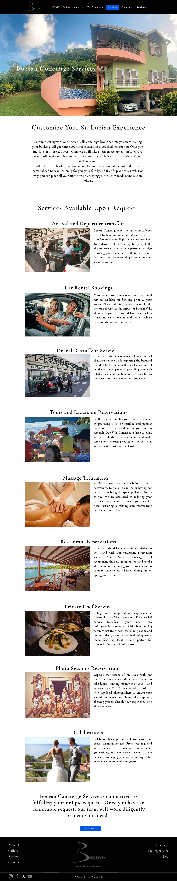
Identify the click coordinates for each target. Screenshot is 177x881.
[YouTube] (29, 876)
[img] (33, 12)
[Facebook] (17, 876)
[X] (23, 876)
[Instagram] (10, 876)
